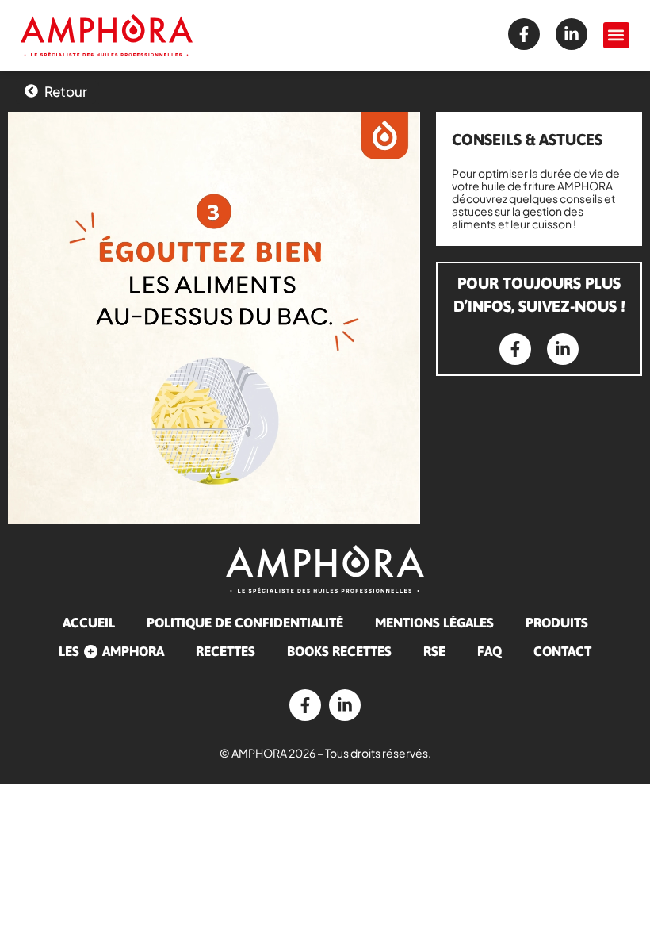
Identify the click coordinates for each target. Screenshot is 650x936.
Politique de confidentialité (245, 623)
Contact (562, 651)
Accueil (89, 623)
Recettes (225, 651)
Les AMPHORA (111, 651)
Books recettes (339, 651)
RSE (434, 651)
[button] (616, 35)
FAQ (489, 651)
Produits (557, 623)
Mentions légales (434, 623)
